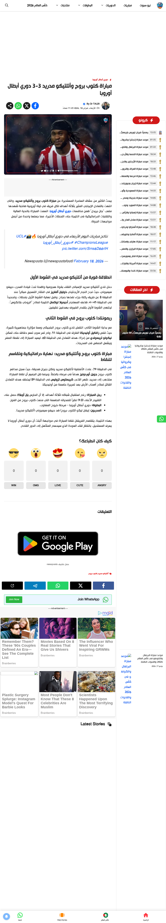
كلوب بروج (92, 574)
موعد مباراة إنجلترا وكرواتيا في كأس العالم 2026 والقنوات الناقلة (149, 349)
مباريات (128, 5)
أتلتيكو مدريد (103, 574)
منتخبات (65, 5)
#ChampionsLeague (91, 243)
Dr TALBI (95, 104)
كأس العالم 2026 (37, 5)
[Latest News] (105, 917)
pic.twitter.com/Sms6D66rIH (85, 249)
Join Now (14, 599)
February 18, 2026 (88, 261)
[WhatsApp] (20, 917)
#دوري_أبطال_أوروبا (58, 243)
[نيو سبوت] (160, 5)
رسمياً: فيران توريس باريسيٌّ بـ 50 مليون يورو (126, 132)
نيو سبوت (145, 5)
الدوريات (111, 5)
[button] (6, 5)
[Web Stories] (62, 917)
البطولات (88, 5)
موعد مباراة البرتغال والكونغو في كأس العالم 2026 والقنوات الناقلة (150, 658)
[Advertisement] (83, 41)
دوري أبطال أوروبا (100, 80)
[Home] (146, 917)
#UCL (21, 236)
